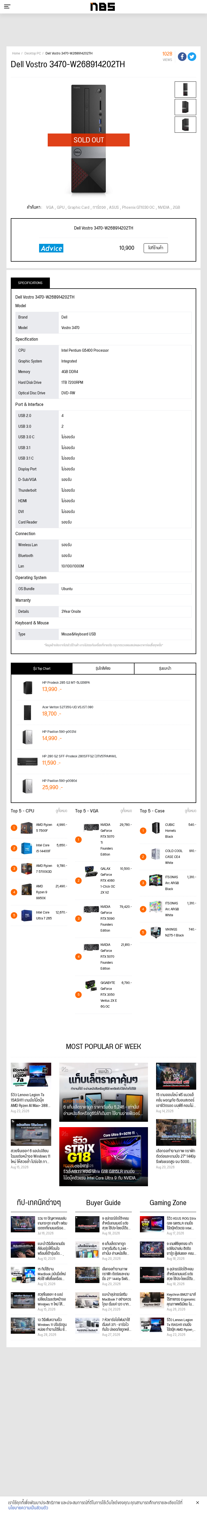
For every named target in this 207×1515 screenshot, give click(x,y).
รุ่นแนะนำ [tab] (165, 668)
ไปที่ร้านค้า (155, 248)
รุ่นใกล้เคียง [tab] (103, 668)
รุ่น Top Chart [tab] (41, 668)
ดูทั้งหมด (61, 811)
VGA (50, 208)
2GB (176, 208)
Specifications (30, 282)
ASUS (114, 208)
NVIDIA (164, 208)
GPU (60, 208)
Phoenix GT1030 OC (138, 208)
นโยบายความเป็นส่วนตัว (28, 1508)
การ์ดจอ (99, 208)
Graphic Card (78, 208)
